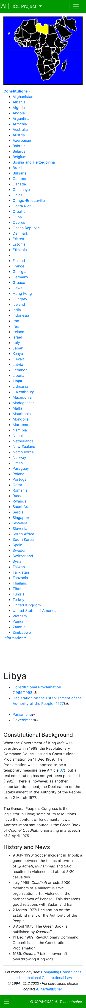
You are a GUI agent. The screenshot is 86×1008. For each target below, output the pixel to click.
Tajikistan (21, 572)
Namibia (20, 430)
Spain (17, 545)
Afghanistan (23, 96)
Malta (17, 408)
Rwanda (19, 501)
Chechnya (21, 189)
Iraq (16, 326)
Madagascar (23, 402)
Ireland (18, 331)
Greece (19, 282)
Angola (19, 113)
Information (13, 638)
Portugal (20, 479)
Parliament (22, 714)
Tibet (17, 588)
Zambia (19, 627)
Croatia (19, 211)
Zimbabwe (22, 632)
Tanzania (20, 577)
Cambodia (22, 178)
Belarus (19, 151)
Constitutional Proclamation (37, 687)
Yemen (18, 621)
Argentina (21, 118)
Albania (19, 102)
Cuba (17, 217)
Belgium (19, 156)
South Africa (23, 534)
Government (23, 720)
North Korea (23, 452)
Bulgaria (20, 173)
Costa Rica (22, 206)
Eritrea (18, 238)
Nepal (18, 435)
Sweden (19, 550)
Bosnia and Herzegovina (34, 162)
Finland (19, 260)
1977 (60, 703)
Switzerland (23, 556)
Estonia (19, 244)
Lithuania (20, 386)
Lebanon (20, 370)
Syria (17, 561)
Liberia (18, 375)
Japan (18, 348)
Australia (20, 129)
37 (62, 770)
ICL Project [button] (23, 6)
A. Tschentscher (49, 989)
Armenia (20, 124)
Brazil (17, 167)
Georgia (19, 271)
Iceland (19, 304)
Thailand (20, 583)
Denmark (20, 233)
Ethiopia (20, 249)
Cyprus (19, 222)
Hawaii (18, 288)
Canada (19, 184)
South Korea (23, 539)
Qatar (17, 484)
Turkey (18, 599)
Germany (20, 277)
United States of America (34, 610)
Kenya (18, 353)
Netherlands (23, 441)
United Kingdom (27, 605)
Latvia (18, 364)
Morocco (20, 424)
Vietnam (20, 616)
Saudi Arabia (24, 506)
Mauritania (22, 413)
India (17, 310)
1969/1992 (23, 692)
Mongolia (21, 419)
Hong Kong (22, 293)
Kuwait (18, 359)
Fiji (15, 255)
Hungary (20, 299)
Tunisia (19, 594)
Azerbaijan (22, 140)
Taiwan (19, 566)
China (17, 195)
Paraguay (21, 468)
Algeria (19, 107)
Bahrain (19, 146)
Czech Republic (26, 228)
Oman (18, 463)
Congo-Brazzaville (29, 200)
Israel (17, 337)
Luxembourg (23, 392)
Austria (19, 135)
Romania (20, 490)
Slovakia (20, 523)
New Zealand (24, 446)
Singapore (21, 517)
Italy (16, 342)
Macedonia (22, 397)
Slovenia (20, 528)
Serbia (18, 512)
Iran (16, 320)
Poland (19, 474)
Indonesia (21, 315)
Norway (19, 457)
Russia (18, 495)
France (18, 266)
